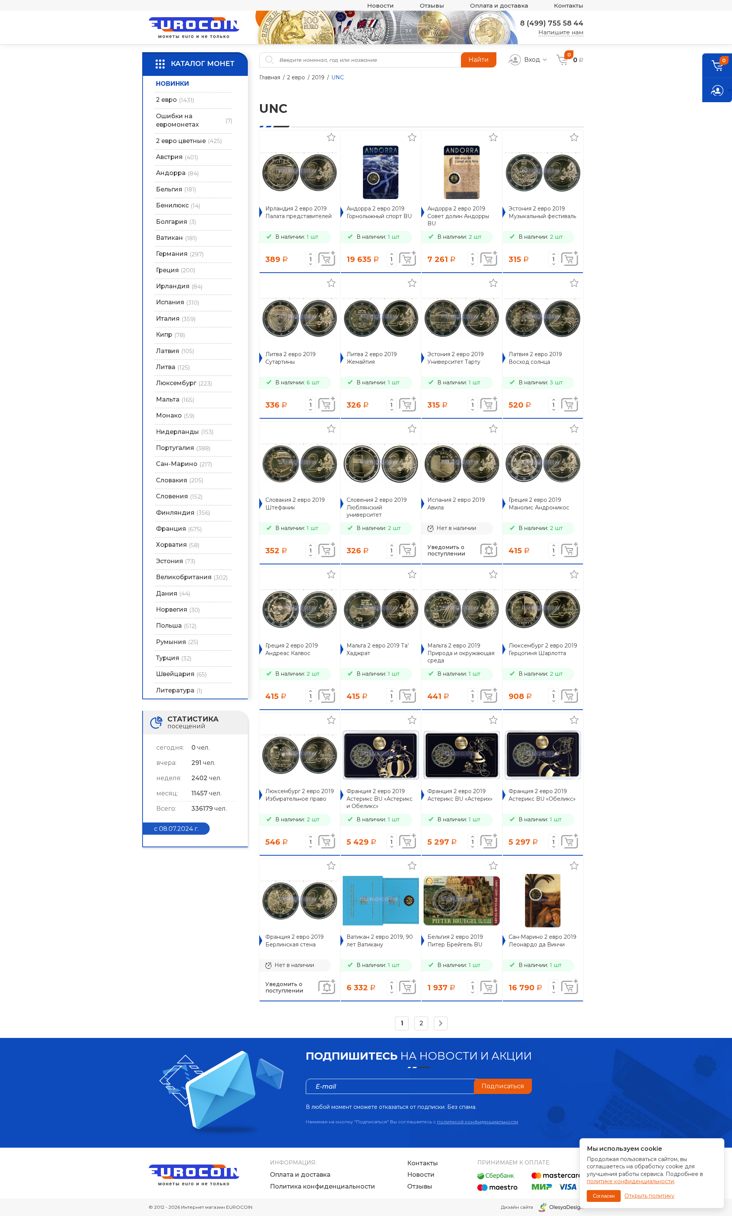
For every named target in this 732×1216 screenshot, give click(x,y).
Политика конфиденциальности (322, 1186)
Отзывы (432, 5)
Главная (269, 77)
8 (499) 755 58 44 (551, 23)
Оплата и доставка (499, 5)
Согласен (604, 1196)
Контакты (568, 5)
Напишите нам (560, 32)
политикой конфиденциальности (477, 1121)
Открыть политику (649, 1195)
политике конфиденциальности (630, 1181)
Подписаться (503, 1086)
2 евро (296, 77)
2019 (318, 77)
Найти (479, 59)
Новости (380, 5)
